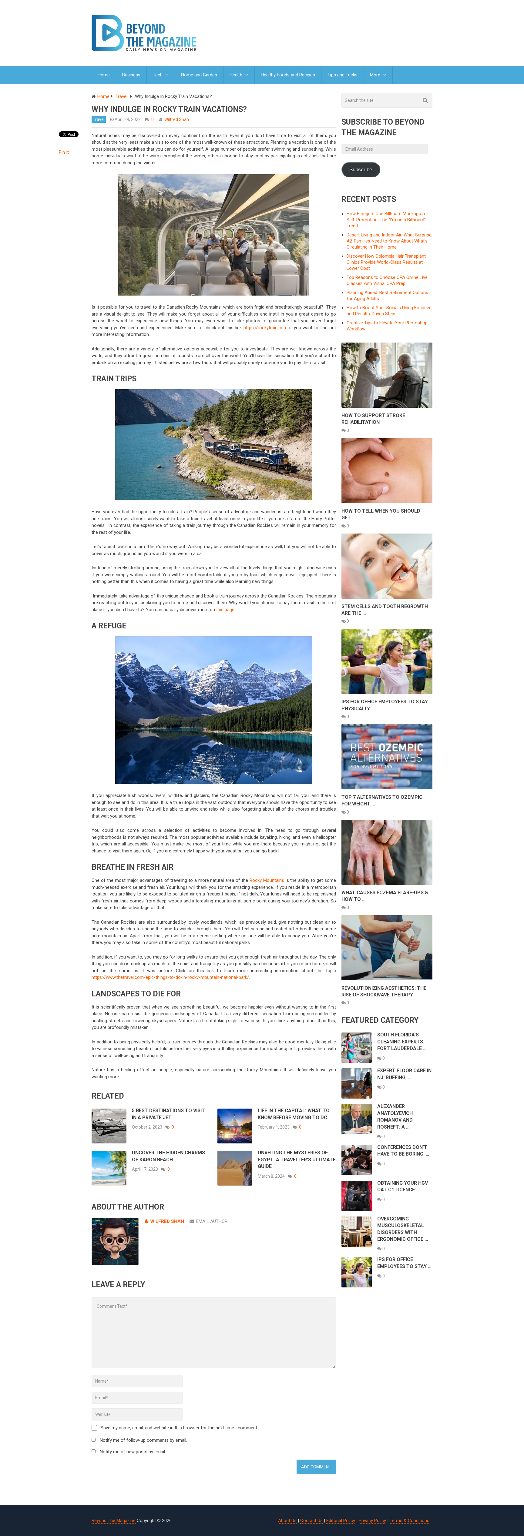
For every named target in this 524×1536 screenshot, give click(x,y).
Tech (158, 75)
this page (225, 609)
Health (236, 75)
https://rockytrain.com (265, 327)
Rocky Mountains (267, 880)
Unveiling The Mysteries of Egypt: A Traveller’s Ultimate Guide (297, 1159)
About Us (287, 1520)
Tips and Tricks (343, 75)
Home (104, 75)
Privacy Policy (372, 1520)
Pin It (64, 152)
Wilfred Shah (176, 119)
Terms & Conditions (409, 1520)
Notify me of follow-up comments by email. (143, 1440)
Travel (99, 119)
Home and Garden (199, 75)
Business (131, 75)
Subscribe (360, 169)
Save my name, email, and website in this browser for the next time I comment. (179, 1428)
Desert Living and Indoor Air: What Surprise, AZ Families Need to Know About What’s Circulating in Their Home (389, 241)
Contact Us (311, 1520)
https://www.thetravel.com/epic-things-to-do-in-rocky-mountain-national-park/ (170, 977)
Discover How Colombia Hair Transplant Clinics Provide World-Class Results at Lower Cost (386, 262)
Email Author (211, 1221)
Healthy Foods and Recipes (288, 75)
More (375, 75)
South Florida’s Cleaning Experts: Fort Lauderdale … (402, 1041)
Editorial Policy (340, 1520)
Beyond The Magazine (114, 1520)
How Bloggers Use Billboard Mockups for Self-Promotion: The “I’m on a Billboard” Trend (387, 220)
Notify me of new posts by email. (133, 1451)
